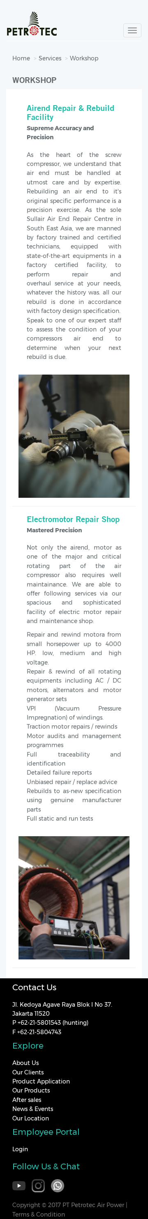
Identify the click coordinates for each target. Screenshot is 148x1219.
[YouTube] (18, 1185)
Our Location (30, 1118)
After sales (26, 1100)
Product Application (41, 1081)
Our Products (31, 1090)
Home (21, 58)
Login (20, 1149)
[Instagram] (38, 1185)
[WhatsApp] (57, 1185)
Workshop (84, 58)
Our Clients (28, 1072)
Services (50, 58)
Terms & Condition (38, 1214)
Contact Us (34, 987)
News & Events (32, 1109)
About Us (25, 1063)
